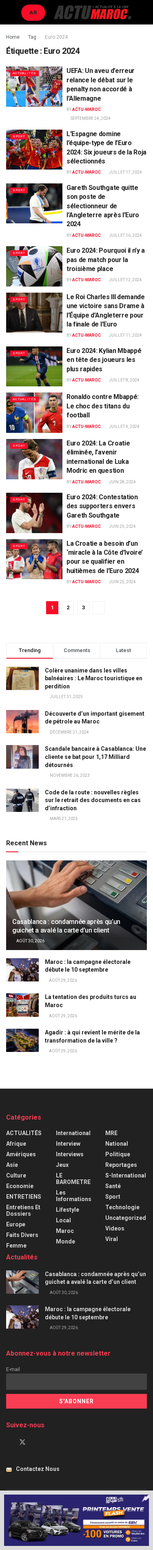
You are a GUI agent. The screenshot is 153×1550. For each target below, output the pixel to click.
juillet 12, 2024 (125, 280)
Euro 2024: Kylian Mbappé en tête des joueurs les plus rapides (104, 360)
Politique (117, 1154)
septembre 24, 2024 (90, 118)
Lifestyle (67, 1209)
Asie (12, 1165)
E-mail (13, 1369)
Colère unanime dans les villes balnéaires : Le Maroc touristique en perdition (93, 678)
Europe (15, 1224)
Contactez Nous (38, 1469)
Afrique (16, 1143)
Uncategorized (125, 1218)
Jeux (62, 1165)
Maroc (65, 1231)
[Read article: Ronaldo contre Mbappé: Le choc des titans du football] (34, 412)
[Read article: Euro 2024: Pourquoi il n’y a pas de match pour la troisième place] (34, 266)
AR (33, 12)
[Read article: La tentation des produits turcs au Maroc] (22, 1004)
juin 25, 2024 (122, 526)
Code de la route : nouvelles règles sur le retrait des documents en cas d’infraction (93, 800)
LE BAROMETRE (73, 1178)
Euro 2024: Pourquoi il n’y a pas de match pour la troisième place (106, 260)
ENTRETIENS (23, 1196)
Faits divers (22, 1235)
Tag (32, 37)
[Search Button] (143, 12)
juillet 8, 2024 (124, 380)
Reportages (121, 1165)
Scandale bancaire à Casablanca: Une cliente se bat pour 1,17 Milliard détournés (95, 756)
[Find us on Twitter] (22, 1442)
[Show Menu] (9, 12)
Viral (111, 1239)
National (116, 1143)
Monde (65, 1241)
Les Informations (73, 1195)
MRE (111, 1133)
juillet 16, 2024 (125, 235)
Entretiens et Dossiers (23, 1210)
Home (13, 37)
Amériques (21, 1154)
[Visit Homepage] (92, 12)
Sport (19, 136)
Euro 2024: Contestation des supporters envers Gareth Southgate (102, 506)
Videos (114, 1228)
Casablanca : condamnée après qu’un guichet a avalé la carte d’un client (66, 926)
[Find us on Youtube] (36, 1442)
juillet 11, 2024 (125, 335)
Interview (68, 1143)
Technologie (122, 1207)
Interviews (70, 1154)
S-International (125, 1175)
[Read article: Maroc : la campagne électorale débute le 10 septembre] (22, 969)
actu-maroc (86, 109)
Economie (19, 1186)
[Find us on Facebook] (8, 1442)
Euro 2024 (56, 37)
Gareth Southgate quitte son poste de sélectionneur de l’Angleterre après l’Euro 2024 (103, 206)
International (73, 1133)
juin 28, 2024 (122, 482)
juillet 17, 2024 (125, 172)
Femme (16, 1245)
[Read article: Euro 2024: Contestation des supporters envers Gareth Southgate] (34, 513)
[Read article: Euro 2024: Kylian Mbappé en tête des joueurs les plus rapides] (34, 366)
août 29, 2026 (62, 980)
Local (63, 1220)
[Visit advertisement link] (76, 1520)
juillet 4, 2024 (124, 426)
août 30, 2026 (30, 941)
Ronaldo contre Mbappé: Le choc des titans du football (103, 406)
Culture (16, 1175)
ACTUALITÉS (24, 73)
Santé (113, 1186)
